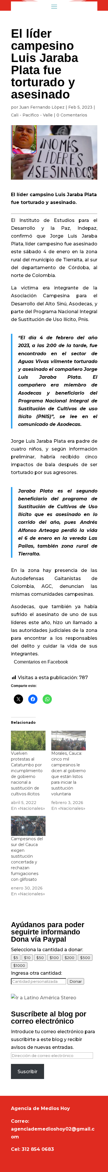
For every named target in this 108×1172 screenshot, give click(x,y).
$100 (54, 957)
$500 (85, 957)
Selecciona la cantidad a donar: (47, 949)
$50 (40, 957)
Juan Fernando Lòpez (42, 107)
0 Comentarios (71, 115)
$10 (27, 957)
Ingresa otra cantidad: (36, 973)
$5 (15, 957)
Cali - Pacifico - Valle (32, 115)
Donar (76, 981)
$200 (69, 957)
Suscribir (27, 1071)
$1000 (19, 965)
